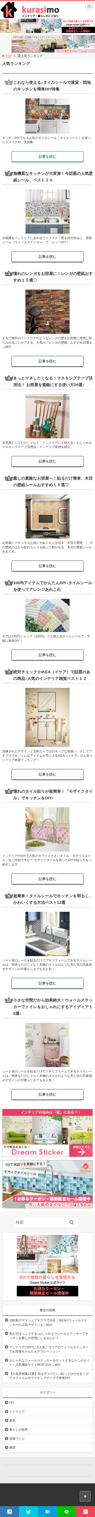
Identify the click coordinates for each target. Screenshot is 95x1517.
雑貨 (12, 1447)
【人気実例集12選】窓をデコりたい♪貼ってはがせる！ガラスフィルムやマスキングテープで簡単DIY (49, 1376)
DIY (11, 1402)
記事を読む (47, 156)
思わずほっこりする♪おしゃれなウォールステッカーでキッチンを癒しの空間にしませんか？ (48, 1336)
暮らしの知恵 (18, 1429)
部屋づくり (17, 1438)
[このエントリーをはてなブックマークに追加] (47, 1511)
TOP (8, 56)
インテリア (17, 1411)
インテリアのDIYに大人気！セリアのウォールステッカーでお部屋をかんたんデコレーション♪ (49, 1349)
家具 (12, 1420)
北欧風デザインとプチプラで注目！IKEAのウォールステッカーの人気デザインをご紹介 (48, 1322)
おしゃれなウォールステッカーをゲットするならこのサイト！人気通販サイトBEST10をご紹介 (49, 1363)
